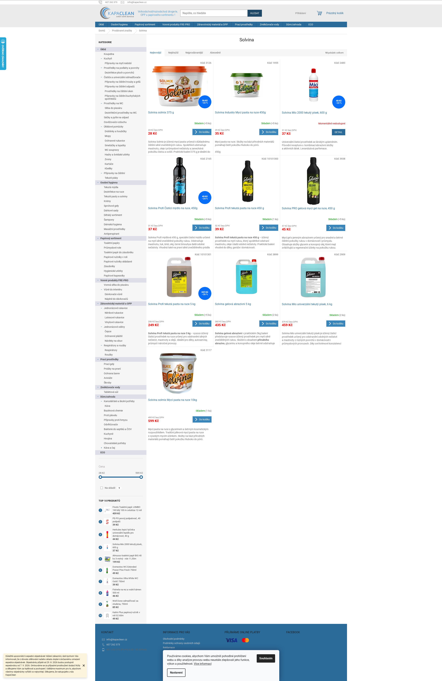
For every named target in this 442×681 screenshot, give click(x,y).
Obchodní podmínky (173, 638)
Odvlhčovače (111, 424)
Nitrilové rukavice (114, 312)
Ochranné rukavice (115, 140)
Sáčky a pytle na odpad (116, 117)
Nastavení (176, 672)
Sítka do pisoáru (113, 108)
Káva (107, 406)
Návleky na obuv (113, 340)
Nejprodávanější (194, 52)
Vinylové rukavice (114, 322)
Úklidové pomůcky (113, 126)
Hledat (254, 13)
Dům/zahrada (107, 396)
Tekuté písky (111, 177)
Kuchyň (108, 58)
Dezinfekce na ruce (114, 191)
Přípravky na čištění (114, 173)
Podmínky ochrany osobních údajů (181, 643)
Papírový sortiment (110, 238)
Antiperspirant (111, 233)
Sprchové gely (111, 205)
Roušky (109, 354)
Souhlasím (265, 658)
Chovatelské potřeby (115, 443)
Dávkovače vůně (113, 294)
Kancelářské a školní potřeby (119, 401)
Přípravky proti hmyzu (115, 420)
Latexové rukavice (114, 317)
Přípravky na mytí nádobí (118, 63)
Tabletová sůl (111, 392)
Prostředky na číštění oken (119, 91)
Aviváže (108, 378)
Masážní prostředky (114, 229)
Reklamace (169, 647)
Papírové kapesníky (114, 275)
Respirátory (111, 350)
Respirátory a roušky (115, 345)
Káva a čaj (109, 447)
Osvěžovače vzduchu (115, 122)
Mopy (108, 136)
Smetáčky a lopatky (115, 145)
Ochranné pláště (113, 336)
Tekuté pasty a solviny (115, 196)
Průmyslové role (112, 247)
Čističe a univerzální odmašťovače (122, 77)
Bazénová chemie (113, 410)
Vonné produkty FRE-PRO (114, 280)
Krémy (107, 201)
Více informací (203, 663)
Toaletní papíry (112, 243)
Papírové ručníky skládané (118, 261)
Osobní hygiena (109, 182)
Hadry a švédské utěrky (117, 154)
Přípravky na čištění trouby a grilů (123, 81)
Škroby (107, 382)
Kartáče (109, 164)
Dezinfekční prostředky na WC (121, 112)
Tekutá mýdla (111, 187)
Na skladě (112, 487)
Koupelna (109, 54)
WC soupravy (112, 149)
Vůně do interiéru (113, 289)
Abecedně (215, 52)
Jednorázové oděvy (114, 326)
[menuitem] (101, 24)
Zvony (108, 159)
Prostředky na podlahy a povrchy (121, 68)
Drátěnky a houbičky (116, 131)
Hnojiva (108, 438)
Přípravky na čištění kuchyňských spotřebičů (122, 97)
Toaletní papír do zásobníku (118, 252)
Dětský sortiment (113, 215)
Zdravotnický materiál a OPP (116, 303)
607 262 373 (113, 644)
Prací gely (109, 364)
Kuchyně (108, 433)
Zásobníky (109, 266)
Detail (338, 132)
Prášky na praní (112, 368)
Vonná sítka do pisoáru (116, 284)
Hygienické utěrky (113, 271)
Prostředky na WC (113, 103)
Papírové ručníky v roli (115, 257)
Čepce (108, 331)
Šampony (109, 219)
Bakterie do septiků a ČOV (118, 429)
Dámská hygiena (113, 224)
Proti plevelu (110, 415)
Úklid (103, 49)
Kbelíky (108, 168)
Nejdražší (173, 52)
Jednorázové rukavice (115, 308)
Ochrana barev (112, 373)
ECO (102, 452)
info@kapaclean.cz (116, 639)
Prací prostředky (109, 359)
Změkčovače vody (110, 387)
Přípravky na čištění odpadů (120, 86)
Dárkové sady (111, 210)
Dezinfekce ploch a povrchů (119, 72)
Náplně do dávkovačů (116, 299)
